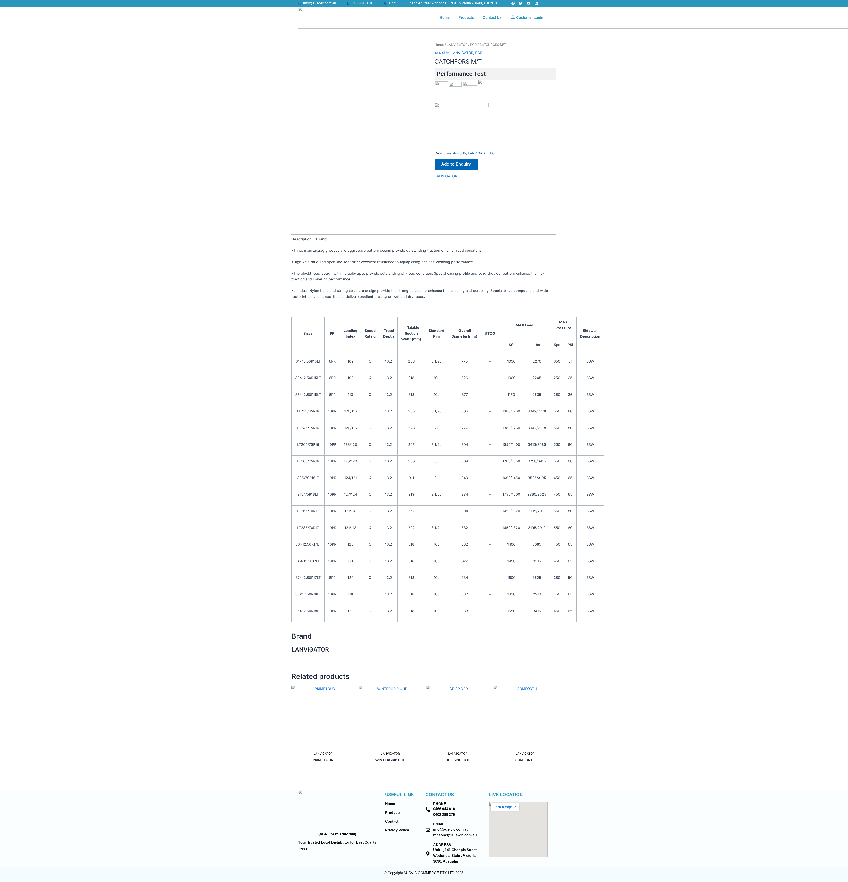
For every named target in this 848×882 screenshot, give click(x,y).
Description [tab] (302, 239)
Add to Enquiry (456, 164)
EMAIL (438, 824)
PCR (473, 45)
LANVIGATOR (457, 45)
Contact (391, 821)
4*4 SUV (442, 53)
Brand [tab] (321, 239)
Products (466, 17)
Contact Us (492, 17)
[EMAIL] (428, 830)
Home (445, 17)
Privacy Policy (397, 830)
